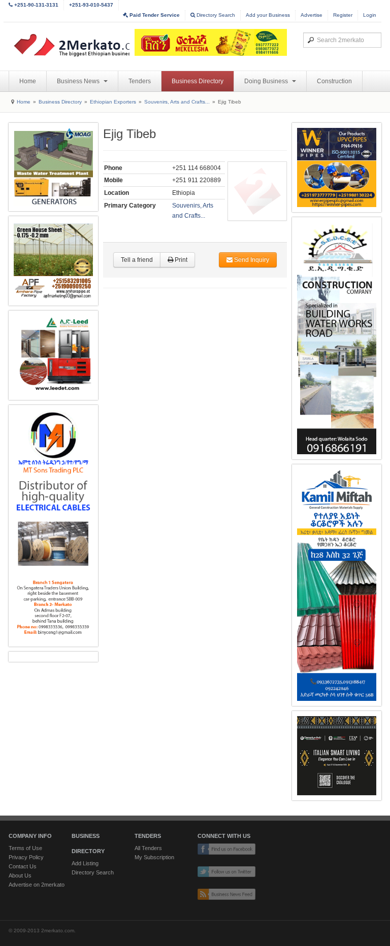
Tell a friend (137, 259)
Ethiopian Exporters (113, 102)
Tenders (139, 81)
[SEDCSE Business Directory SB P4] (336, 338)
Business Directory (197, 81)
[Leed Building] (53, 355)
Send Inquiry (251, 259)
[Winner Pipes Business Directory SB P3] (336, 167)
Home (27, 81)
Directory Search (215, 15)
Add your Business (268, 15)
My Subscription (154, 857)
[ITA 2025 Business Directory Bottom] (336, 755)
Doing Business (266, 81)
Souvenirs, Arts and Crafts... (177, 102)
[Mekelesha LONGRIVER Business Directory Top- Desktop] (211, 42)
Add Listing (85, 863)
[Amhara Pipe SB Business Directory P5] (53, 260)
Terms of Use (25, 848)
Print (180, 259)
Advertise (311, 15)
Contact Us (23, 866)
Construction (334, 81)
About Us (20, 875)
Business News (79, 81)
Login (369, 15)
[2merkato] (88, 45)
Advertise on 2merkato (36, 885)
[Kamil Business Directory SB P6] (336, 585)
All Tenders (148, 848)
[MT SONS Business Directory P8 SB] (53, 526)
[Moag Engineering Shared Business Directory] (53, 167)
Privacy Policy (26, 857)
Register (342, 15)
